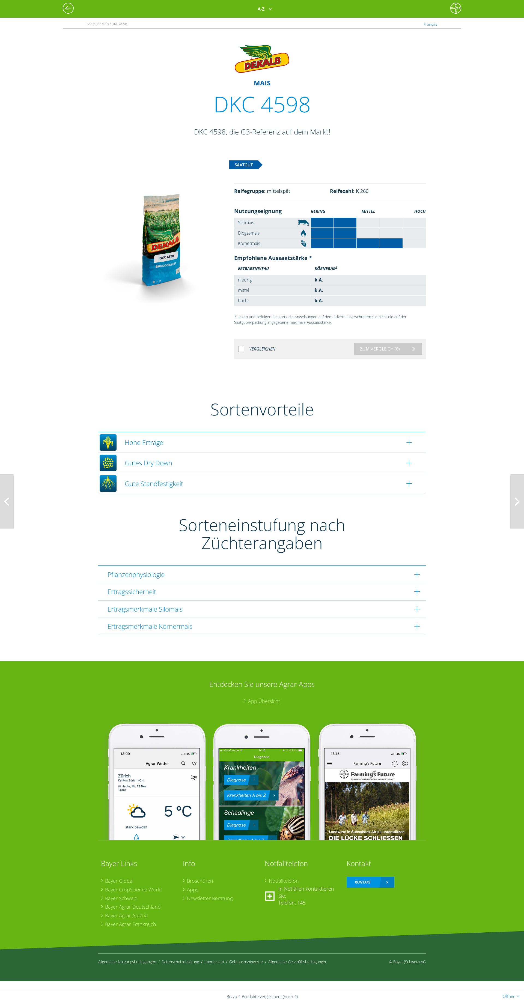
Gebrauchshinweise (246, 961)
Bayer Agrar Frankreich (130, 924)
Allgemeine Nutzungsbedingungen (127, 961)
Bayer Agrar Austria (126, 915)
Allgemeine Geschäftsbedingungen (297, 961)
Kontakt (363, 882)
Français (430, 24)
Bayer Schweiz (121, 898)
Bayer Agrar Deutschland (133, 906)
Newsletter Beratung (210, 898)
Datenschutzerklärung (180, 961)
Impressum (214, 961)
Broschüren (200, 881)
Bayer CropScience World (133, 889)
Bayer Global (119, 881)
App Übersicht (264, 701)
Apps (192, 889)
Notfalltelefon (284, 881)
